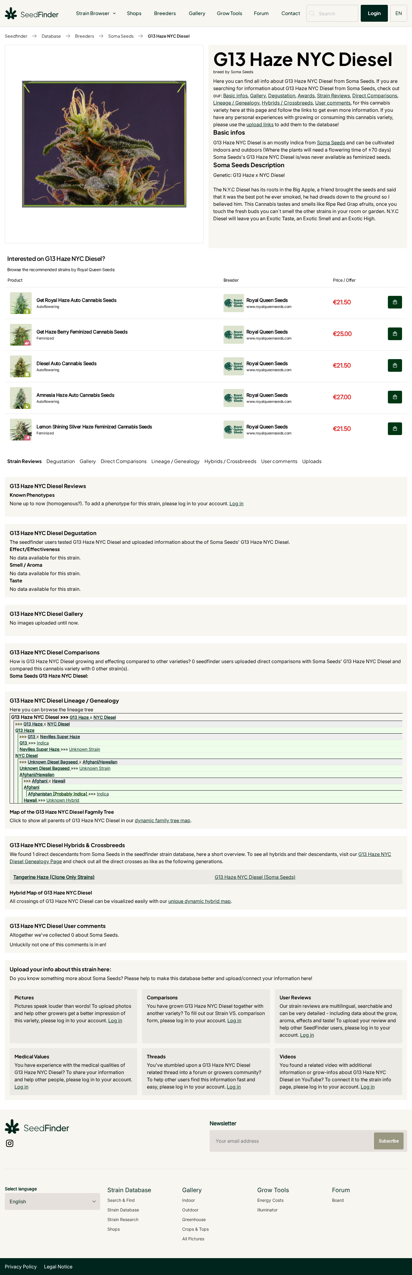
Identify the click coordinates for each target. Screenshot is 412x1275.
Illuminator (267, 1209)
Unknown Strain (84, 749)
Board (338, 1200)
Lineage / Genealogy (236, 103)
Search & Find (121, 1200)
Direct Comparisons (374, 95)
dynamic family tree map (162, 820)
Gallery (197, 13)
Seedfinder (16, 36)
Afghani (39, 780)
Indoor (188, 1200)
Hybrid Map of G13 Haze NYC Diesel (51, 892)
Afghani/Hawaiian (100, 761)
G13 (31, 736)
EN (398, 13)
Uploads (312, 461)
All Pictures (193, 1238)
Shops (134, 13)
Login (374, 13)
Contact (290, 13)
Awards (306, 95)
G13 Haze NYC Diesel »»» (40, 717)
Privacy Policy (21, 1267)
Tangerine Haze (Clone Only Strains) (54, 877)
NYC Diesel (104, 717)
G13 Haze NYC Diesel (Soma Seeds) (255, 877)
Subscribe (389, 1140)
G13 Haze (79, 717)
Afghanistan (40, 793)
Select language (21, 1188)
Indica (43, 742)
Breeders (165, 13)
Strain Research (122, 1219)
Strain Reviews (333, 95)
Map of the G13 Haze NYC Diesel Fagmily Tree (62, 812)
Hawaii (58, 780)
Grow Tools (229, 13)
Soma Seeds (121, 36)
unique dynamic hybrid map (199, 901)
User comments (332, 103)
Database (51, 36)
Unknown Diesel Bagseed (53, 761)
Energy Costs (270, 1200)
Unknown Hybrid (62, 800)
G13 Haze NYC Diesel (169, 36)
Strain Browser (92, 13)
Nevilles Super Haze (60, 736)
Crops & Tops (195, 1229)
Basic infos (235, 95)
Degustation (281, 95)
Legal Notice (58, 1267)
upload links (260, 124)
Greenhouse (194, 1219)
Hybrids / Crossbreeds (287, 103)
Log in (236, 503)
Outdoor (190, 1209)
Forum (261, 13)
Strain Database (123, 1209)
